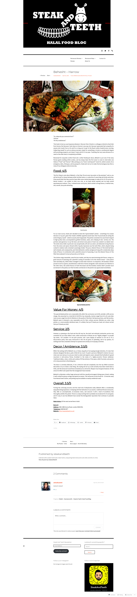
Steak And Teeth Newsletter (62, 542)
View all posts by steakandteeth (48, 460)
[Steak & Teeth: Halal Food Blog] (68, 24)
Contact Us (102, 58)
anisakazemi (57, 483)
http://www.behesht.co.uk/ (66, 411)
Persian (90, 75)
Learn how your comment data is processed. (88, 531)
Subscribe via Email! (61, 551)
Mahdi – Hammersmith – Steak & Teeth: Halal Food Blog (75, 499)
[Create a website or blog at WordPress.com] (23, 546)
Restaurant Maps (89, 58)
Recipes (72, 61)
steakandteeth (56, 75)
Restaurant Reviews (75, 58)
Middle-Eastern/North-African (81, 75)
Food (72, 75)
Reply (102, 492)
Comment (98, 527)
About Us (87, 61)
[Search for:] (99, 546)
